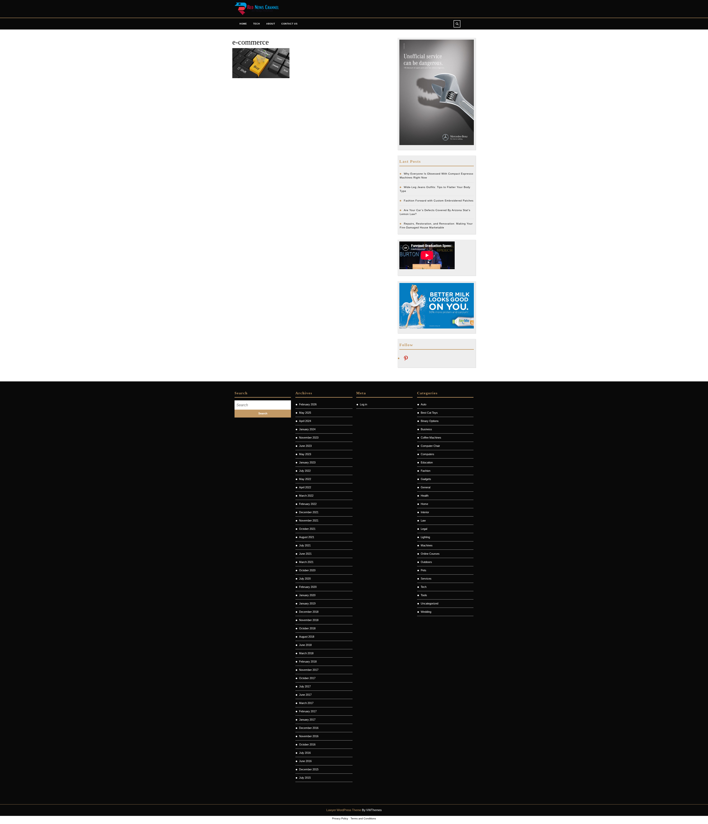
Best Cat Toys (429, 412)
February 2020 (308, 586)
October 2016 (307, 744)
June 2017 (305, 694)
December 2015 (308, 769)
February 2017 (308, 711)
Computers (427, 454)
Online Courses (430, 553)
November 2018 (308, 620)
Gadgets (426, 479)
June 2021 (305, 553)
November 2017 (308, 669)
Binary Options (430, 421)
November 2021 (308, 520)
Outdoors (426, 562)
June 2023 (305, 445)
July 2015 (305, 777)
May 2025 (305, 412)
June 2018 (305, 644)
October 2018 (307, 628)
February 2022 (308, 503)
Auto (423, 404)
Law (423, 520)
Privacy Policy (340, 818)
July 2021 (305, 545)
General (425, 487)
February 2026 (308, 404)
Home (243, 23)
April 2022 (305, 487)
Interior (425, 512)
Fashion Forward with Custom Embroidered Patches (438, 200)
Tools (424, 595)
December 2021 (308, 512)
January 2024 (307, 429)
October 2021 (307, 528)
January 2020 (307, 595)
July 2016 (305, 752)
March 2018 (306, 653)
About (270, 23)
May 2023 (305, 454)
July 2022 (305, 470)
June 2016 (305, 761)
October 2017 (307, 678)
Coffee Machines (431, 437)
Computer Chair (430, 445)
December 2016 (308, 727)
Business (426, 429)
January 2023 (307, 462)
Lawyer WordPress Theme (343, 810)
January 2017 (307, 719)
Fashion (425, 470)
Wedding (426, 611)
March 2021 (306, 562)
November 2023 (308, 437)
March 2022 (306, 495)
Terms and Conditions (363, 818)
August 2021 (306, 537)
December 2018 (308, 611)
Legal (424, 528)
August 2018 (306, 636)
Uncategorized (429, 603)
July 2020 (305, 578)
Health (424, 495)
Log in (363, 404)
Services (426, 578)
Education (427, 462)
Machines (427, 545)
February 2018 (308, 661)
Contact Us (289, 23)
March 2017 (306, 703)
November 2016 (308, 736)
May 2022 (305, 479)
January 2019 (307, 603)
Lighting (425, 537)
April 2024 (305, 421)
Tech (256, 23)
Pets (423, 570)
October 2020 (307, 570)
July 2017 (305, 686)
